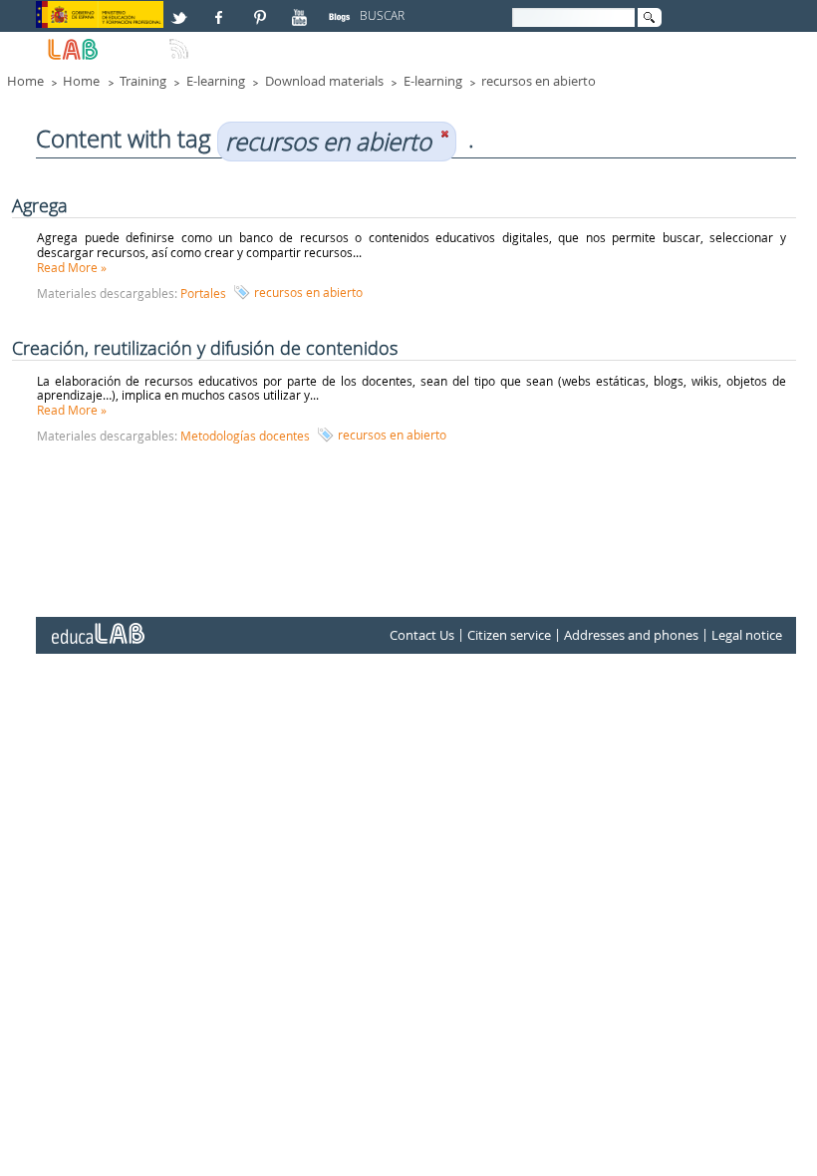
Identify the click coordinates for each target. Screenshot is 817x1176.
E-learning (215, 81)
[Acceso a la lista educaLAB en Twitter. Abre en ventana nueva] (181, 9)
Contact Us (422, 636)
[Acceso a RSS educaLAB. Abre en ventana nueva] (181, 41)
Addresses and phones (631, 636)
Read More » (72, 267)
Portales (203, 293)
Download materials (324, 81)
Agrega (40, 205)
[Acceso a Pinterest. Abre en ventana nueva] (261, 9)
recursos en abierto (538, 81)
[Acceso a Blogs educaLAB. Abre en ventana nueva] (342, 9)
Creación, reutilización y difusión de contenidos (205, 348)
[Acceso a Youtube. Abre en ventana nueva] (302, 9)
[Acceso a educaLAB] (96, 626)
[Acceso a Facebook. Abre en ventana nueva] (221, 9)
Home (25, 81)
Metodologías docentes (245, 435)
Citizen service (509, 636)
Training (143, 81)
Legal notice (746, 636)
